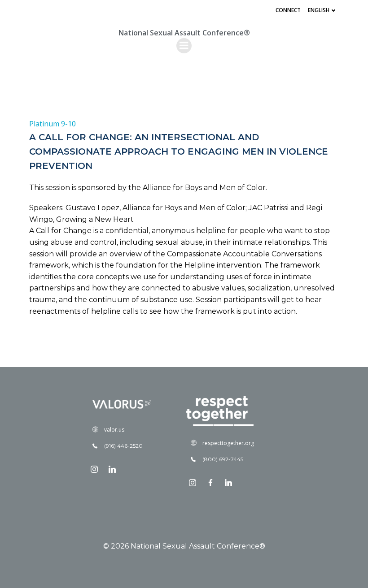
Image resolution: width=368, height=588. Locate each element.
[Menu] (184, 45)
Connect (288, 10)
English (318, 10)
